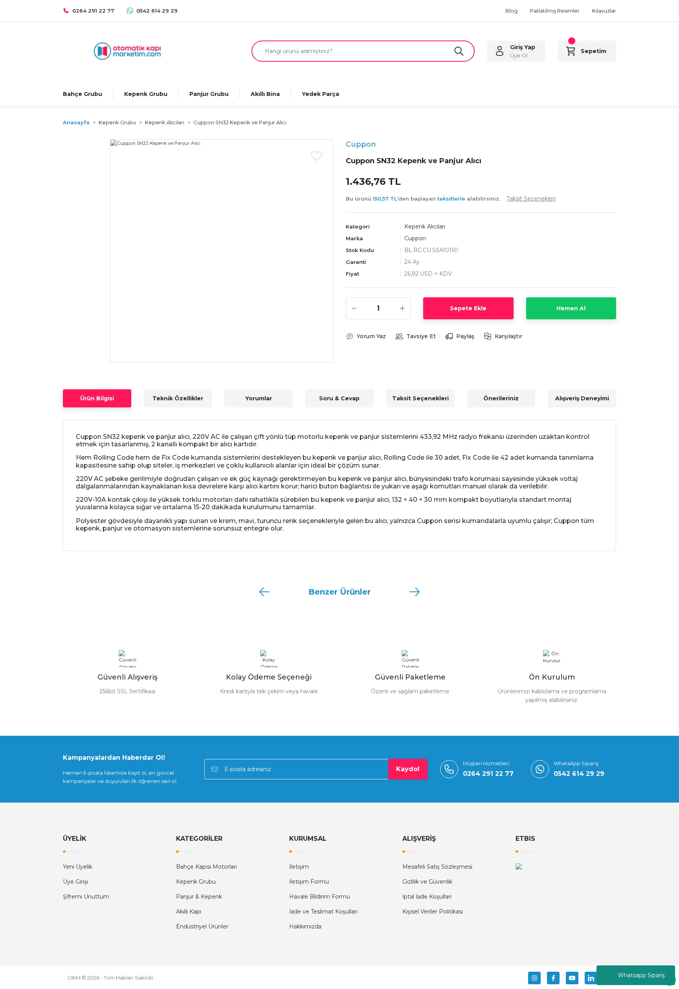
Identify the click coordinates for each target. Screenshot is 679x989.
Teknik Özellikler (177, 398)
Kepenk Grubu (196, 881)
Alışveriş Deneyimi (582, 398)
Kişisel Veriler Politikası (432, 911)
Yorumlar (258, 398)
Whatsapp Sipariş (641, 975)
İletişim (299, 866)
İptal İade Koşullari (426, 896)
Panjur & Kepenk (199, 896)
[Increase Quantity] (402, 308)
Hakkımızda (305, 926)
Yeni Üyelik (77, 866)
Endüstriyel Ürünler (202, 926)
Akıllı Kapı (188, 911)
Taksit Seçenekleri (420, 398)
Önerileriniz (501, 398)
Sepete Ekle (468, 308)
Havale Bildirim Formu (319, 896)
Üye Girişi (75, 881)
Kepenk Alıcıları (424, 226)
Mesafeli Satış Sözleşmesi (437, 866)
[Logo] (127, 50)
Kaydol (408, 769)
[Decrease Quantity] (354, 308)
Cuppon (415, 238)
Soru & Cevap (339, 398)
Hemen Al (570, 308)
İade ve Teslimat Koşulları (323, 911)
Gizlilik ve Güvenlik (427, 881)
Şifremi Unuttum (86, 896)
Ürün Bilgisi (97, 398)
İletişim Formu (309, 881)
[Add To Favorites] (317, 156)
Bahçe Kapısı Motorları (206, 866)
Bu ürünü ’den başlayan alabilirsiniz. (451, 198)
